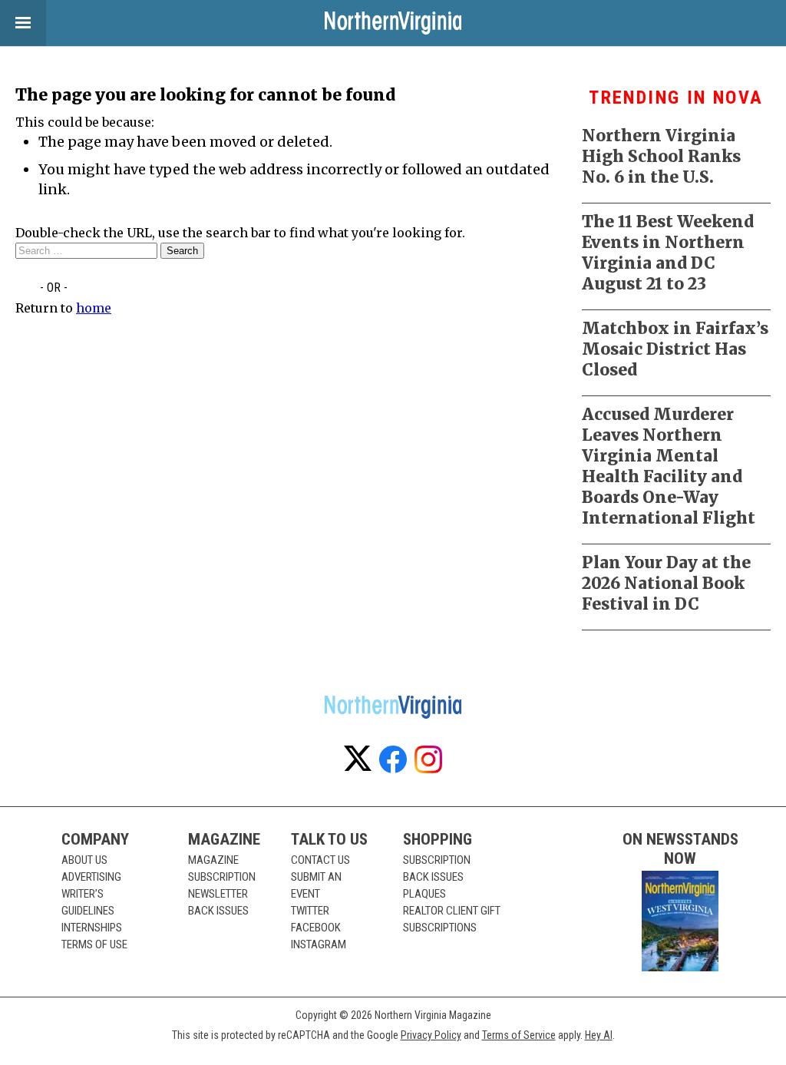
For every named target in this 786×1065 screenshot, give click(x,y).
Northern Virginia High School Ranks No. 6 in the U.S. (661, 156)
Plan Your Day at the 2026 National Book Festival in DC (666, 583)
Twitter (310, 911)
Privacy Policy (431, 1035)
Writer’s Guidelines (87, 902)
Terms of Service (519, 1035)
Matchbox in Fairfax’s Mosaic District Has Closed (675, 349)
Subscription (222, 877)
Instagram (318, 944)
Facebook (316, 927)
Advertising (91, 877)
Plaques (424, 894)
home (93, 308)
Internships (91, 927)
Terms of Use (94, 944)
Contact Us (320, 860)
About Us (84, 860)
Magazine (213, 860)
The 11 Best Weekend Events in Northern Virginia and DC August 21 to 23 (668, 252)
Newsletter (218, 894)
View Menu (23, 23)
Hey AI (599, 1035)
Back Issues (218, 911)
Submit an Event (316, 885)
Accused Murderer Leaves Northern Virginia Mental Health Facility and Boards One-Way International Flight (668, 466)
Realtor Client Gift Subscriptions (451, 919)
